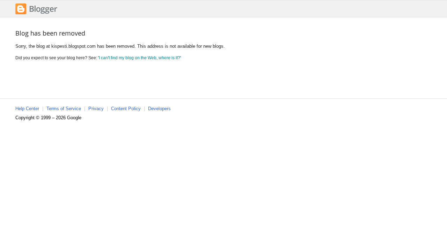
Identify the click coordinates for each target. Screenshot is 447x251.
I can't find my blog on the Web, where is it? (139, 57)
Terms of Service (63, 108)
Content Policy (126, 108)
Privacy (96, 108)
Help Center (27, 108)
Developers (159, 108)
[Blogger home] (36, 13)
